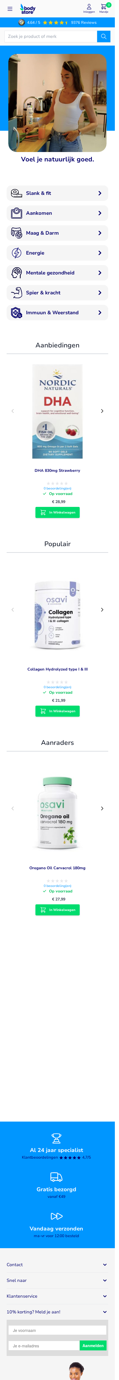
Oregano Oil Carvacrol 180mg (57, 868)
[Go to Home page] (27, 9)
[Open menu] (10, 9)
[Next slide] (102, 411)
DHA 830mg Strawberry (57, 470)
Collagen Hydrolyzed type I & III (57, 669)
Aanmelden (93, 1345)
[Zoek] (103, 36)
